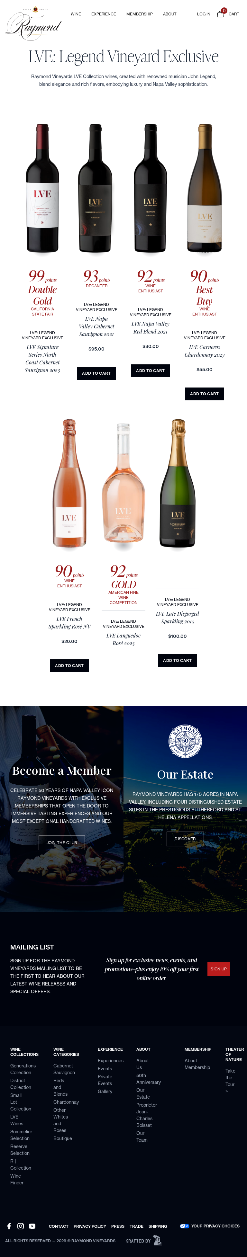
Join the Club (62, 842)
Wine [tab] (76, 14)
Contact (59, 1226)
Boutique (62, 1138)
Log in (203, 14)
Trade (136, 1226)
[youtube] (32, 1226)
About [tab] (170, 14)
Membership (139, 14)
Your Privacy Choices (215, 1226)
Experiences (111, 1060)
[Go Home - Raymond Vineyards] (34, 23)
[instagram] (20, 1226)
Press (117, 1226)
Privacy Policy (90, 1226)
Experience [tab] (103, 14)
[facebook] (9, 1226)
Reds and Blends (60, 1087)
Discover (185, 838)
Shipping (158, 1226)
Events (105, 1068)
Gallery (105, 1091)
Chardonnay (66, 1102)
